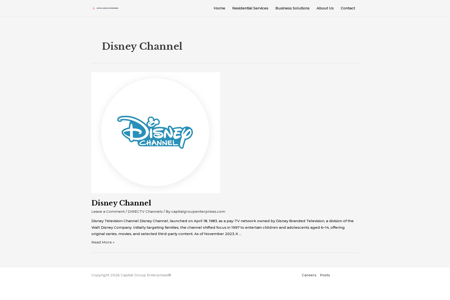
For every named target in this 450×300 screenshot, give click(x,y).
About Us (325, 8)
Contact (348, 8)
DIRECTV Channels (145, 211)
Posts (325, 275)
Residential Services (250, 8)
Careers (309, 275)
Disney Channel (121, 203)
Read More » (103, 242)
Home (219, 8)
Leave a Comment (108, 211)
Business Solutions (292, 8)
